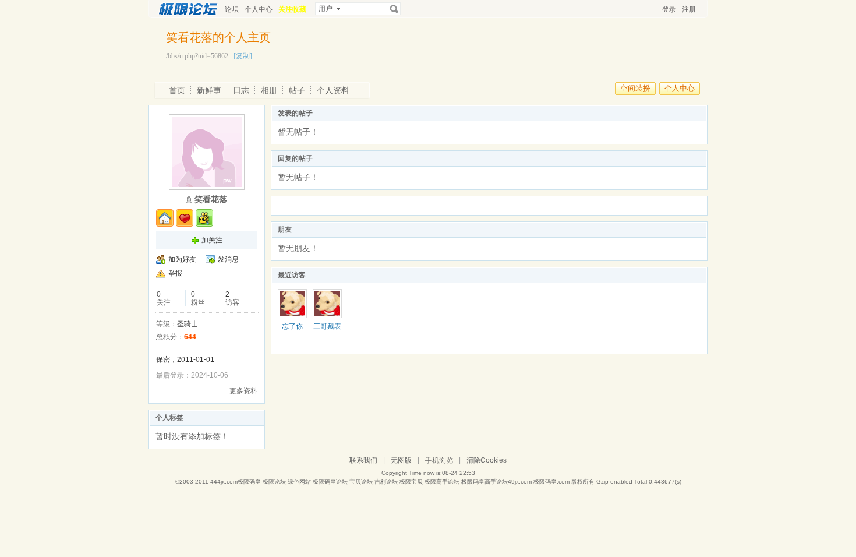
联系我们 (363, 460)
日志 (241, 90)
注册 (689, 9)
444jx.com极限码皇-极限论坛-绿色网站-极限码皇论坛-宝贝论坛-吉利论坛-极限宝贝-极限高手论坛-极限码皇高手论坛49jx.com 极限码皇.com (390, 481)
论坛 (232, 9)
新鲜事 (209, 90)
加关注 (211, 240)
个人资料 (333, 90)
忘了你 (292, 326)
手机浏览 (439, 460)
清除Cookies (486, 460)
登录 (669, 9)
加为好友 (182, 259)
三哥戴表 (327, 326)
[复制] (243, 56)
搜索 (394, 8)
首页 (177, 90)
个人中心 (259, 9)
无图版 (401, 460)
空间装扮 (635, 88)
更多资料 (243, 391)
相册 (269, 90)
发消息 (228, 259)
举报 (175, 273)
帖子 (297, 90)
